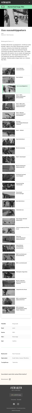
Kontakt (19, 399)
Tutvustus (13, 399)
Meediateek (4, 379)
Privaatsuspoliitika (21, 408)
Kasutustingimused (11, 408)
